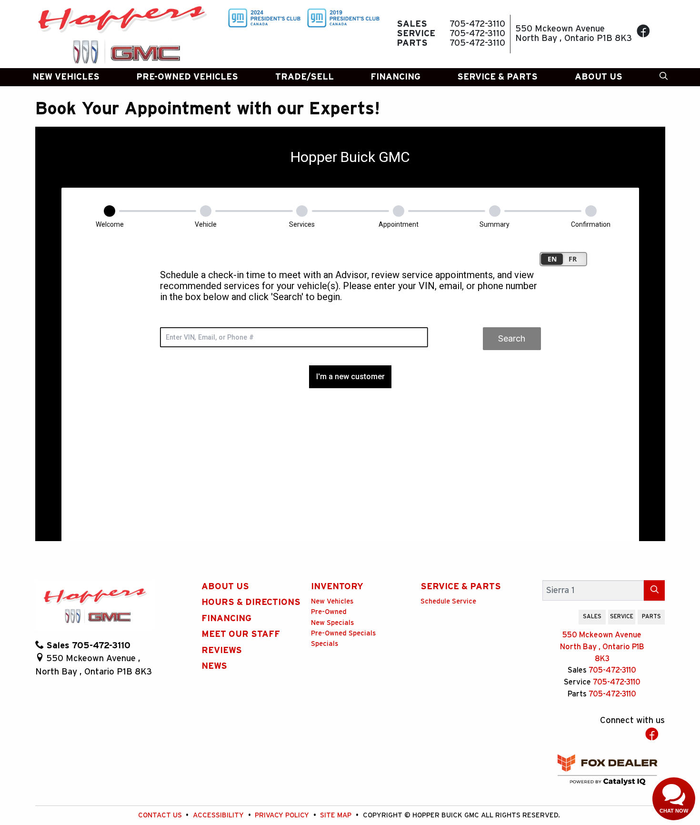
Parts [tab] (651, 616)
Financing (226, 618)
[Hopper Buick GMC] (121, 33)
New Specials (332, 622)
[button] (66, 77)
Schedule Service (448, 601)
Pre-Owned (329, 611)
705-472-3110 (612, 670)
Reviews (221, 650)
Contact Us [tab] (558, 616)
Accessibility (219, 815)
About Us (225, 586)
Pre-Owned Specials (343, 633)
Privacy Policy (283, 815)
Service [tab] (621, 616)
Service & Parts (460, 586)
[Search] (654, 590)
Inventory (337, 586)
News (214, 666)
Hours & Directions (250, 602)
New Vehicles (332, 601)
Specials (324, 643)
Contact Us (161, 815)
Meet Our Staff (240, 634)
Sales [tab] (592, 616)
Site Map (336, 815)
